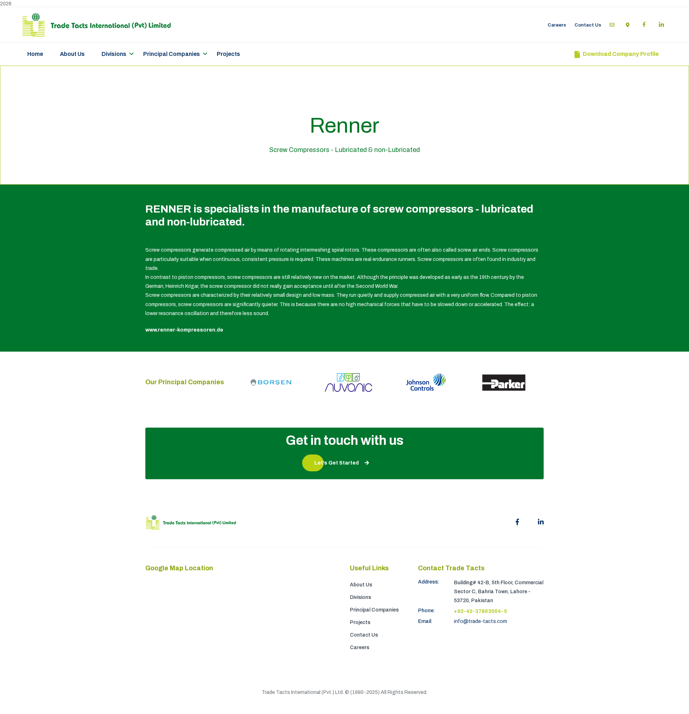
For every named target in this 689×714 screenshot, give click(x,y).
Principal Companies (171, 54)
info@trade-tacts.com (480, 621)
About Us (72, 54)
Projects (228, 54)
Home (35, 54)
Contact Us (588, 25)
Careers (557, 25)
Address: (428, 582)
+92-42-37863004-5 (480, 611)
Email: (425, 621)
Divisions (114, 54)
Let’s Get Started (336, 463)
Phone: (426, 610)
